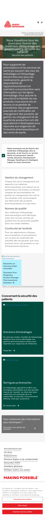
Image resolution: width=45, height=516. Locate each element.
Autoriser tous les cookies (22, 512)
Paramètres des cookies (22, 499)
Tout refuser (22, 506)
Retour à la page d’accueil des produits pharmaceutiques (32, 33)
